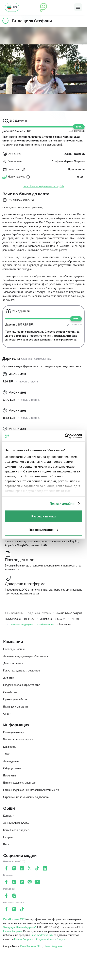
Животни (8, 677)
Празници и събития (15, 699)
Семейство (10, 692)
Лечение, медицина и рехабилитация (32, 624)
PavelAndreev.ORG (14, 919)
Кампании (17, 613)
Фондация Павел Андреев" (19, 927)
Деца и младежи (13, 663)
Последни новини (13, 649)
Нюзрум (8, 837)
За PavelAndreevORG (16, 822)
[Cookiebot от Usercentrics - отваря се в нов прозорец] (64, 436)
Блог (6, 844)
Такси (6, 753)
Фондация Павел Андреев (51, 939)
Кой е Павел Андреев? (16, 830)
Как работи (9, 746)
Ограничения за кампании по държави (26, 797)
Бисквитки (9, 775)
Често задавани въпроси (18, 739)
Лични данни (11, 761)
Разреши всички (43, 516)
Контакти (8, 815)
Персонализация (41, 529)
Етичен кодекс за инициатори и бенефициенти (31, 789)
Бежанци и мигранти (15, 706)
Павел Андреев (12, 931)
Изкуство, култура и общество (21, 670)
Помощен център (13, 732)
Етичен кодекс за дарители (19, 782)
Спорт (7, 713)
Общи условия (12, 768)
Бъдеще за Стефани (39, 613)
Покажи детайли (62, 503)
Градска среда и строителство (21, 684)
